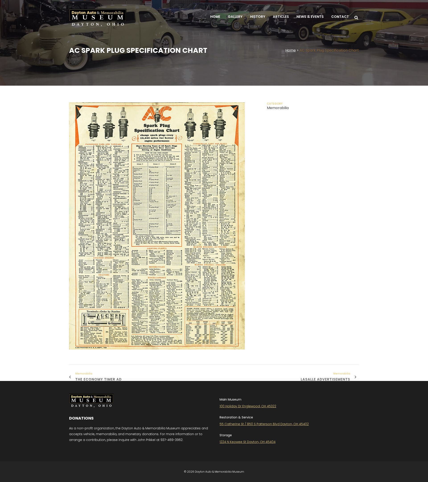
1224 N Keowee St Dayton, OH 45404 (248, 442)
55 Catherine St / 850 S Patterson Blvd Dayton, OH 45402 (264, 424)
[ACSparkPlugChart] (157, 352)
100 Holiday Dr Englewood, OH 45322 (248, 406)
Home (290, 50)
